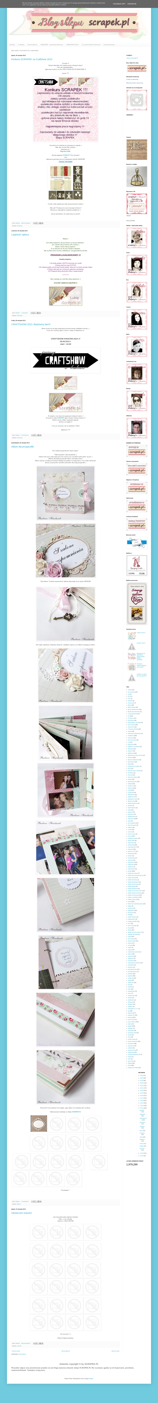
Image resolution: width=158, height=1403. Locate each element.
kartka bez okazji (133, 873)
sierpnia (142, 1126)
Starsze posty (115, 1351)
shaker (130, 997)
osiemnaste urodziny (134, 963)
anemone (130, 818)
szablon (130, 1006)
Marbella (130, 749)
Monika (130, 757)
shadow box (131, 995)
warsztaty (130, 1030)
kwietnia (142, 1139)
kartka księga (132, 886)
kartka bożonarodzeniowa (135, 875)
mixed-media (132, 941)
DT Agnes (131, 718)
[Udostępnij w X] (38, 223)
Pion (129, 768)
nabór (129, 947)
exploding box (132, 847)
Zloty (129, 810)
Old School (131, 762)
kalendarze (131, 869)
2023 (141, 1083)
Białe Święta (131, 707)
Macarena (131, 744)
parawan (130, 967)
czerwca (142, 1133)
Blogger (91, 1378)
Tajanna (130, 788)
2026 (141, 1075)
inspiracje (131, 864)
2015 (141, 1103)
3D (129, 696)
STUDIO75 (66, 155)
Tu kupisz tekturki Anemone (91, 44)
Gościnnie (131, 727)
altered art (131, 814)
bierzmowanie (132, 825)
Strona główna (32, 44)
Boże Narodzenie (133, 709)
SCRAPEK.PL (76, 1112)
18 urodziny (131, 692)
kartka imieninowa (133, 884)
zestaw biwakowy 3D (134, 1054)
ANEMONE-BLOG (72, 44)
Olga (129, 764)
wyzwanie (131, 1046)
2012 (141, 1153)
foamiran (130, 849)
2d (128, 694)
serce (129, 993)
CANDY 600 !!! (141, 632)
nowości (19, 1346)
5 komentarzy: (25, 435)
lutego (142, 1146)
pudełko (130, 976)
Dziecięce (131, 720)
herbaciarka (131, 858)
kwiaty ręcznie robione (134, 932)
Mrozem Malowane (133, 760)
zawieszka (131, 1052)
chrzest (130, 836)
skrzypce (130, 1002)
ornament (130, 960)
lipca (141, 1130)
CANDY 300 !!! (141, 643)
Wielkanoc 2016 (132, 799)
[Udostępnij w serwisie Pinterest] (42, 223)
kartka (129, 871)
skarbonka (131, 1000)
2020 (141, 1090)
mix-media (131, 939)
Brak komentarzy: (26, 223)
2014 (141, 1105)
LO (129, 742)
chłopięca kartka (132, 838)
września (142, 1122)
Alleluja (130, 701)
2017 (141, 1098)
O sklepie (21, 44)
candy (129, 829)
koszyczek (131, 912)
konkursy (130, 908)
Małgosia (130, 753)
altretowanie (131, 816)
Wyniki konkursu (132, 803)
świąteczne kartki (133, 1067)
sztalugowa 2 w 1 (133, 1008)
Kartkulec (130, 735)
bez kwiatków (132, 823)
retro (129, 989)
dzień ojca (131, 843)
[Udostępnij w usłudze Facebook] (40, 223)
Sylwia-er (130, 786)
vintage (130, 1028)
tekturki (130, 1017)
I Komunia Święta (133, 729)
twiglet (130, 1026)
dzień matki (131, 840)
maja (141, 1137)
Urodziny (130, 792)
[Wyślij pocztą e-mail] (34, 223)
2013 (141, 1108)
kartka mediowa (132, 888)
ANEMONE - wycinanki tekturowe (52, 44)
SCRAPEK (60, 418)
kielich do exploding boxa (135, 904)
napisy (130, 950)
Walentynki (131, 794)
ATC (129, 698)
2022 (141, 1085)
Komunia (130, 738)
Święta (130, 1063)
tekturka (130, 1013)
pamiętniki (131, 965)
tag (129, 1011)
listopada (142, 1114)
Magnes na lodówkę (134, 746)
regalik (130, 987)
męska (130, 943)
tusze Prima (131, 1019)
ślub (129, 1065)
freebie (130, 856)
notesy (130, 954)
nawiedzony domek (133, 952)
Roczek (130, 775)
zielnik (130, 1056)
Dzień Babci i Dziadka (134, 722)
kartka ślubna (132, 899)
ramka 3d (130, 978)
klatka (129, 906)
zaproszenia (131, 1050)
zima (129, 1059)
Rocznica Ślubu (132, 777)
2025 (141, 1078)
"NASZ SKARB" (65, 162)
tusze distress (132, 1022)
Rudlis (130, 779)
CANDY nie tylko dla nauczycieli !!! (142, 675)
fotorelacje (131, 853)
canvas (130, 832)
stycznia (142, 1148)
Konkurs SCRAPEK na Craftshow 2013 (31, 59)
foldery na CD (132, 851)
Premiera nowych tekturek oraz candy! (141, 665)
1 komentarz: (24, 312)
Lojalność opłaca (20, 234)
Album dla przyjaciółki (22, 446)
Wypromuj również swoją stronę (134, 83)
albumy (19, 1204)
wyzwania (131, 1043)
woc (129, 1037)
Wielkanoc (131, 797)
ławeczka (130, 1061)
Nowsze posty (16, 1351)
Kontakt (12, 44)
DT (129, 716)
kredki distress (132, 917)
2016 (141, 1100)
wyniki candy (131, 1039)
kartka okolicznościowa (134, 893)
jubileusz (130, 867)
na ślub (130, 945)
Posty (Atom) (22, 1354)
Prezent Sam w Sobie (134, 770)
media (130, 936)
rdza (129, 984)
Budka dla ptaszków (134, 711)
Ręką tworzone (132, 781)
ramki (129, 980)
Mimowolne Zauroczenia (135, 755)
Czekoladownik (132, 714)
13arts (130, 690)
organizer (130, 958)
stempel (130, 1004)
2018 (141, 1095)
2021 (141, 1088)
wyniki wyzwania (133, 1041)
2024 (141, 1080)
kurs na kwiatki (132, 925)
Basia (129, 705)
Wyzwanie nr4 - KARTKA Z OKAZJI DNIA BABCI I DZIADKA (141, 656)
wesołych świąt (132, 1033)
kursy (129, 928)
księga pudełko (132, 921)
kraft (129, 914)
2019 (141, 1093)
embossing (131, 845)
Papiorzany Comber (134, 766)
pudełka (130, 973)
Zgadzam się (131, 4)
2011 (141, 1156)
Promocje (130, 773)
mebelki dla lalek (133, 934)
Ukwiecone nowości (21, 1213)
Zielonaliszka (132, 807)
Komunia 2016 (132, 740)
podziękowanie (132, 971)
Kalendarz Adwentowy (134, 733)
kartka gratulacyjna (133, 882)
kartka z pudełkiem (133, 897)
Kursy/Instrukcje (109, 44)
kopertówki (131, 910)
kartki (129, 901)
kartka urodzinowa (133, 895)
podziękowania (132, 969)
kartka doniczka (132, 880)
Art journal (131, 703)
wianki (130, 1035)
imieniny (130, 860)
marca (142, 1143)
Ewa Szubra (131, 724)
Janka (129, 731)
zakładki (130, 1048)
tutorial (130, 1024)
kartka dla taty (132, 877)
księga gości (131, 919)
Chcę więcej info (119, 4)
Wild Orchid (131, 801)
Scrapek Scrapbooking (132, 79)
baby (129, 821)
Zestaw (130, 805)
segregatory (131, 991)
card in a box (131, 834)
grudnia (142, 1110)
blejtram (130, 827)
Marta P (130, 751)
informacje (19, 225)
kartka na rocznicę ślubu (135, 890)
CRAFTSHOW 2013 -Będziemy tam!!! (31, 324)
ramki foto (131, 982)
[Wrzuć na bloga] (36, 223)
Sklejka (130, 784)
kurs (129, 923)
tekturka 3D (131, 1015)
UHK (129, 790)
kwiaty (130, 930)
